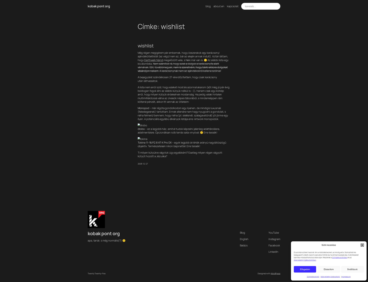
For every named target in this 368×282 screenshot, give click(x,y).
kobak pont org (99, 6)
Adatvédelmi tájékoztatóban (305, 260)
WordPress (275, 273)
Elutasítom (329, 269)
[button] (362, 245)
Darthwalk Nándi (153, 60)
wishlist (146, 45)
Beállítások (352, 269)
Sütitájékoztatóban (339, 257)
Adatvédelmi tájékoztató (330, 276)
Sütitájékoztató (313, 276)
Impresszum (346, 276)
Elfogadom (305, 269)
